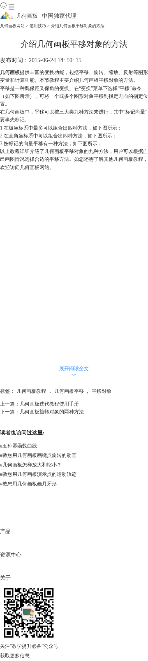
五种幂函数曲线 (18, 445)
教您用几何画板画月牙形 (28, 483)
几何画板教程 (128, 159)
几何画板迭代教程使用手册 (49, 403)
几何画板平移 (69, 391)
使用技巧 (38, 25)
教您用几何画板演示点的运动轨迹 (38, 474)
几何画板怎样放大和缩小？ (31, 464)
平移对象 (101, 391)
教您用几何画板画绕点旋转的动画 (38, 455)
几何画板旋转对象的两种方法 (52, 411)
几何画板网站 (12, 25)
